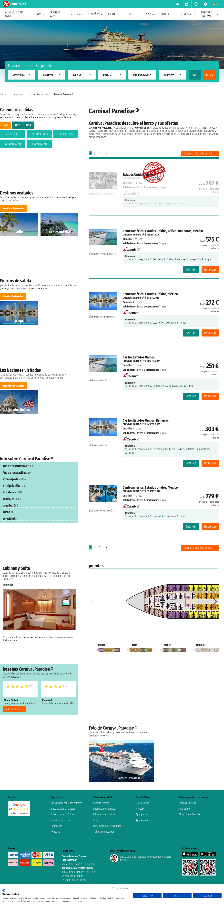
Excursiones (56, 825)
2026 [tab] (5, 125)
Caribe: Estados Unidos (139, 357)
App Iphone (142, 814)
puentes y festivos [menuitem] (206, 14)
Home (3, 94)
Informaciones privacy (104, 808)
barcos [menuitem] (112, 14)
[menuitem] (177, 4)
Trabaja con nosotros (103, 831)
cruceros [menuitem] (75, 14)
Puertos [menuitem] (184, 14)
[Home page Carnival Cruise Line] (131, 247)
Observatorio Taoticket (190, 814)
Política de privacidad (120, 888)
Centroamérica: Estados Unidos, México (150, 294)
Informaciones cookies (104, 814)
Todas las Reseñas (14, 709)
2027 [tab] (17, 125)
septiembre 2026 (39, 134)
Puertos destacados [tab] (13, 296)
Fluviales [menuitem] (148, 14)
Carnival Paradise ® (133, 234)
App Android (142, 820)
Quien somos (142, 803)
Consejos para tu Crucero (63, 814)
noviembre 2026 (12, 143)
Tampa (140, 243)
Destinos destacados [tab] (13, 208)
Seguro (96, 820)
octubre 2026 (66, 134)
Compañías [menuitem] (94, 14)
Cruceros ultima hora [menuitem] (14, 14)
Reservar (210, 269)
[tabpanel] (39, 139)
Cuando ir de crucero (61, 820)
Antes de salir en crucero (63, 808)
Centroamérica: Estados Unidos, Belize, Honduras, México (163, 231)
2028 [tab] (28, 125)
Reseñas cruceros (187, 803)
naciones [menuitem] (166, 14)
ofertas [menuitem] (37, 14)
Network (140, 808)
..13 (100, 153)
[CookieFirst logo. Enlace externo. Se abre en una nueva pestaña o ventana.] (3, 890)
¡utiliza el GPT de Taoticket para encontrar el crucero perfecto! (145, 858)
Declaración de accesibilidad (107, 825)
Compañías (17, 94)
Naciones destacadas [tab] (13, 385)
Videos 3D (55, 831)
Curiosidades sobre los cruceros (66, 803)
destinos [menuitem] (129, 14)
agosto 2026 (12, 134)
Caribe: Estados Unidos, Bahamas (146, 420)
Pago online (184, 808)
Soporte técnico (101, 803)
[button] (72, 617)
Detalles (190, 269)
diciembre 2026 (39, 143)
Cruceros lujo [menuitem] (55, 14)
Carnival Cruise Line (38, 94)
